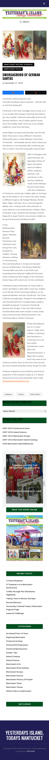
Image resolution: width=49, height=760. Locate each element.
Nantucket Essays (14, 672)
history (21, 394)
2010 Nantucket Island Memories (17, 443)
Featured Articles (14, 641)
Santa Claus (35, 394)
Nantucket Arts (13, 664)
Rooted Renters (13, 602)
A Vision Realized (14, 580)
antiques (8, 394)
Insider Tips (11, 652)
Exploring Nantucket (15, 637)
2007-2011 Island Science (14, 432)
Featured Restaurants (16, 649)
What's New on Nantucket (18, 691)
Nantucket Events (14, 675)
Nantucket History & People (18, 64)
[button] (24, 22)
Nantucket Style (12, 69)
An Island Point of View (17, 633)
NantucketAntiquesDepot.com (15, 381)
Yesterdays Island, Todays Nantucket (25, 735)
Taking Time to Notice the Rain (21, 598)
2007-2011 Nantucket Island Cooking (19, 440)
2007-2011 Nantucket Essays (16, 436)
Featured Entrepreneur (17, 645)
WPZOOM (31, 751)
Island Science (13, 660)
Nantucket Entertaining (17, 668)
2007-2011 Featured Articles (16, 428)
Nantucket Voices (14, 687)
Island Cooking (13, 656)
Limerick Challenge (15, 613)
